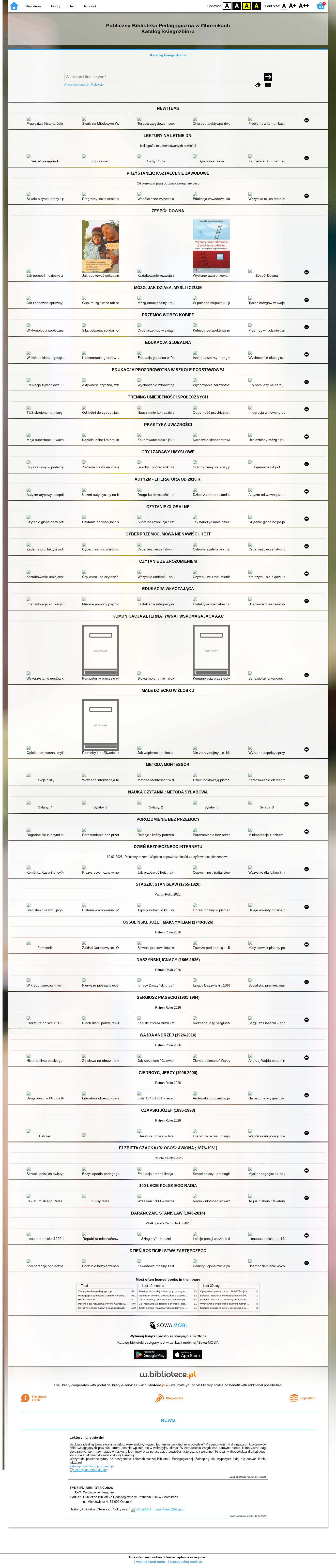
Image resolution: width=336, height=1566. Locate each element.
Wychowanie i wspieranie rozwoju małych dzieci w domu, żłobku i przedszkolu (244, 1303)
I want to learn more (149, 1562)
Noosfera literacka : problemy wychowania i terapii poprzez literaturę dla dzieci (244, 1299)
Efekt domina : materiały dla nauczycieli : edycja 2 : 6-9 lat (172, 1308)
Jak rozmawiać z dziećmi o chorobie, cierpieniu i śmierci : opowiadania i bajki (182, 1303)
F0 (284, 5)
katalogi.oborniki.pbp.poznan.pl (92, 1466)
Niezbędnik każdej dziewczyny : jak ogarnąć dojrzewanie (171, 1291)
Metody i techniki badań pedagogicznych (101, 1308)
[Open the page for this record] (46, 119)
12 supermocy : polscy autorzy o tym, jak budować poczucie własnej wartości (182, 1299)
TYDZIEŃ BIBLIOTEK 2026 (91, 1488)
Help (72, 6)
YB (246, 5)
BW (237, 5)
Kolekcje (97, 84)
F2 (304, 5)
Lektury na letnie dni (87, 1437)
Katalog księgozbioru (168, 55)
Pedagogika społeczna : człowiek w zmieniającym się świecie (112, 1295)
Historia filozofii (86, 1299)
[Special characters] (268, 85)
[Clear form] (258, 85)
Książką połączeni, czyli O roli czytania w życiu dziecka (231, 1308)
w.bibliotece (153, 1385)
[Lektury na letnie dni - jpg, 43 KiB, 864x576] (88, 1470)
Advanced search (76, 84)
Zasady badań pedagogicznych (96, 1291)
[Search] (268, 77)
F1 (292, 5)
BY (256, 5)
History (54, 6)
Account (90, 6)
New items (33, 6)
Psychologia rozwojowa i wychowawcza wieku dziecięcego (111, 1303)
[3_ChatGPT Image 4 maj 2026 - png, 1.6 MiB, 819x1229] (157, 1509)
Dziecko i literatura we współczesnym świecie (225, 1295)
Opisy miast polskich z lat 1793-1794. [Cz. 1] (225, 1291)
